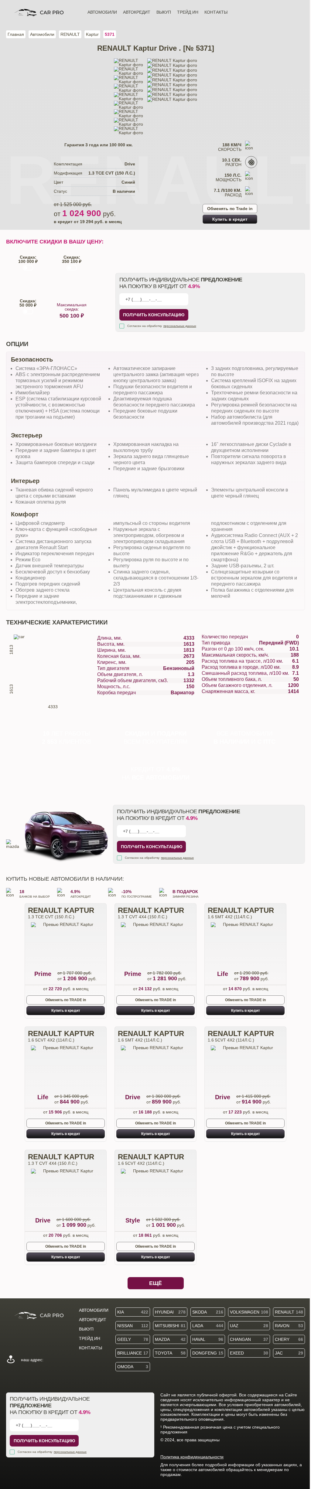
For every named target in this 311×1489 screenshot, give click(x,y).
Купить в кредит (230, 219)
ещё (155, 1283)
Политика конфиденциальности (192, 1456)
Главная (16, 34)
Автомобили (102, 12)
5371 (109, 34)
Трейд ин (187, 12)
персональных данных (179, 326)
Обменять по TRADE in (65, 1000)
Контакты (215, 12)
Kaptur (92, 34)
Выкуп (163, 12)
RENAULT (70, 34)
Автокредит (136, 12)
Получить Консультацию (153, 314)
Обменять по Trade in (230, 208)
